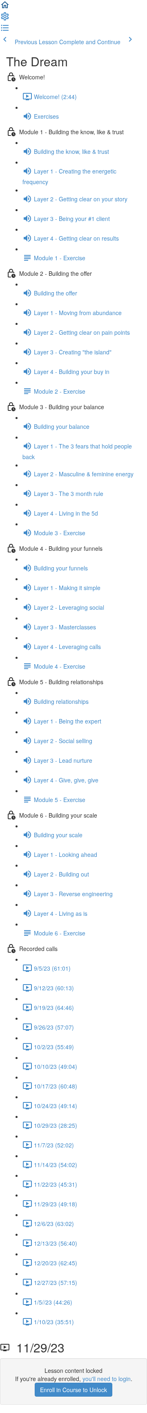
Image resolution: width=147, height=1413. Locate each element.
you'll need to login (106, 1379)
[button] (5, 7)
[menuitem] (5, 19)
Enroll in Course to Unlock (73, 1390)
